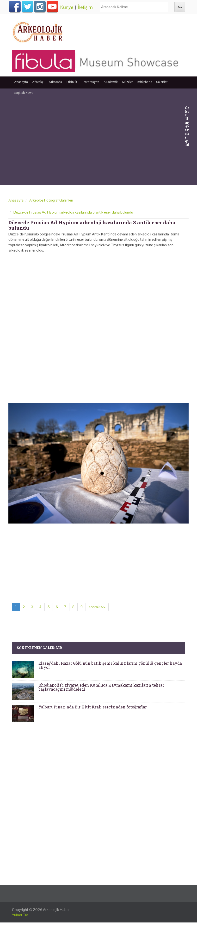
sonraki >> (97, 606)
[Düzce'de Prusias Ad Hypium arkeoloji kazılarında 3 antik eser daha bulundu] (98, 463)
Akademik (111, 82)
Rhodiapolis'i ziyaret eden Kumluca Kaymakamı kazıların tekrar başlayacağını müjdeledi (101, 687)
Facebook (15, 6)
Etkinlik (71, 82)
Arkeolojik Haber (56, 909)
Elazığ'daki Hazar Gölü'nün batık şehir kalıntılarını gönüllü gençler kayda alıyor (110, 665)
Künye (66, 7)
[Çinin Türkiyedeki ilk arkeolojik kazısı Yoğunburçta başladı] (188, 98)
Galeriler (161, 82)
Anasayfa (21, 82)
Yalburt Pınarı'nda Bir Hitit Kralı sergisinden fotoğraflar (92, 706)
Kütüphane (144, 82)
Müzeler (127, 82)
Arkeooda (55, 82)
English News (23, 93)
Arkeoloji (38, 82)
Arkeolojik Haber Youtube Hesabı (52, 6)
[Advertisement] (98, 362)
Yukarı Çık (20, 914)
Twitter (27, 6)
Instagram (40, 6)
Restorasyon (90, 82)
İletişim (85, 7)
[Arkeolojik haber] (38, 31)
